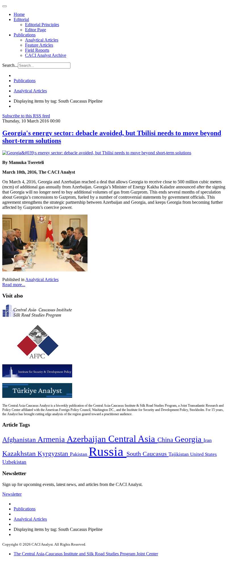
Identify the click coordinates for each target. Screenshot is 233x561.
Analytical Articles (41, 40)
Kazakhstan (20, 453)
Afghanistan (20, 439)
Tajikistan (179, 454)
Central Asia (132, 438)
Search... (10, 65)
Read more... (13, 284)
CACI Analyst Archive (45, 55)
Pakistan (79, 454)
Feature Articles (39, 45)
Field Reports (37, 50)
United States (203, 454)
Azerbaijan (87, 439)
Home (19, 14)
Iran (207, 440)
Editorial (21, 19)
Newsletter (12, 494)
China (166, 439)
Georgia (189, 439)
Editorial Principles (42, 24)
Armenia (52, 439)
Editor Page (35, 29)
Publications (25, 34)
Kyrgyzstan (54, 453)
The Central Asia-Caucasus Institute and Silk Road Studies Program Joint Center (86, 553)
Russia (107, 451)
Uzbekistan (14, 462)
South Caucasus (147, 453)
